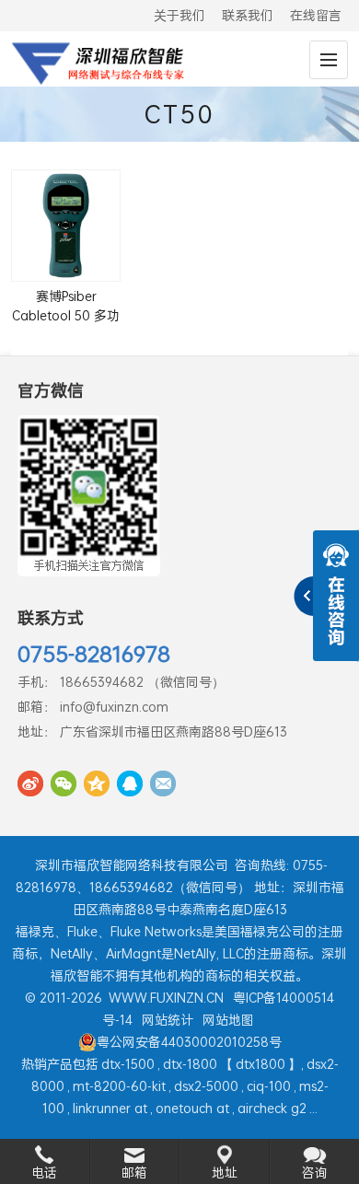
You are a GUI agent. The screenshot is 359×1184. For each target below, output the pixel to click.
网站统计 (167, 1019)
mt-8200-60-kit (119, 1086)
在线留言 (316, 15)
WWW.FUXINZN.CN (166, 997)
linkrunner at (110, 1108)
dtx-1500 (128, 1064)
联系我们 (247, 15)
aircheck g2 (272, 1108)
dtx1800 (260, 1064)
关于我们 (179, 15)
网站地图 (228, 1019)
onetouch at (192, 1108)
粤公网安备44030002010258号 (189, 1042)
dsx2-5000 (206, 1086)
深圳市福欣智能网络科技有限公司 (131, 865)
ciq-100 (269, 1086)
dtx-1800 (190, 1064)
